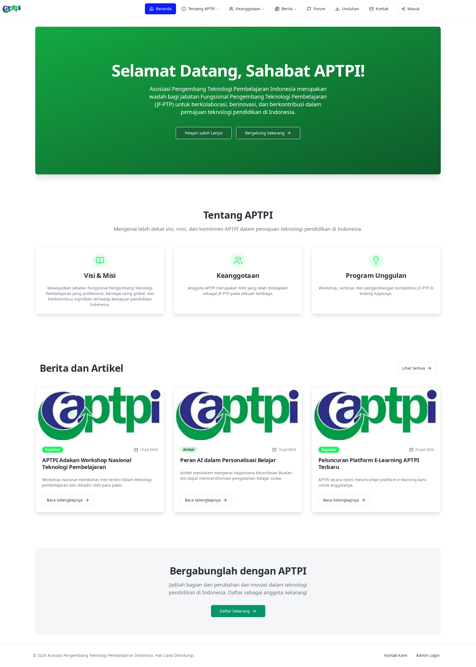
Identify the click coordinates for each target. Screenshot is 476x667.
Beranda (164, 8)
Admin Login (428, 655)
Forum (319, 8)
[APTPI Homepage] (11, 9)
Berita (287, 8)
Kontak (382, 8)
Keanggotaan (248, 8)
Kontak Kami (395, 655)
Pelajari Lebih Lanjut (204, 132)
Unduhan (350, 8)
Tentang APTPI (201, 8)
